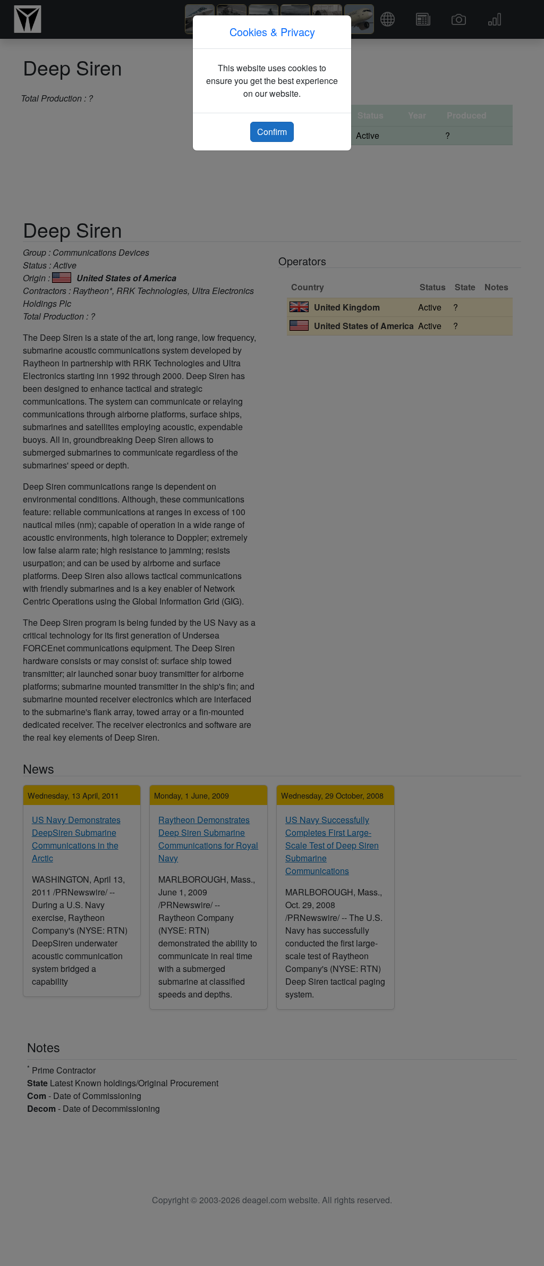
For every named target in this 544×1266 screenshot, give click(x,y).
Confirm (272, 131)
